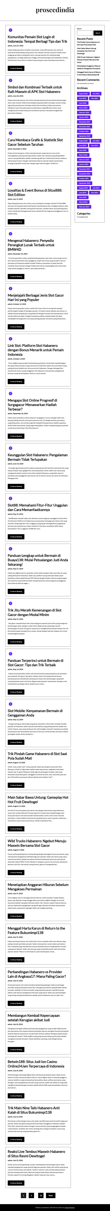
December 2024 (84, 169)
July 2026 (96, 93)
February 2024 (84, 207)
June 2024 (82, 192)
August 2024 (83, 188)
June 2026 (82, 98)
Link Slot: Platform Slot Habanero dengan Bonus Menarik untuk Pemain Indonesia (36, 349)
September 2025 (84, 136)
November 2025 (84, 126)
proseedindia (55, 9)
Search (79, 29)
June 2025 (82, 145)
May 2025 (94, 145)
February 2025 (84, 159)
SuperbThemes (70, 1207)
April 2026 (82, 103)
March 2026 (83, 108)
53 (41, 1195)
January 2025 (83, 164)
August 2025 (83, 141)
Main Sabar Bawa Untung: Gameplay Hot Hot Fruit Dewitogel (86, 50)
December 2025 (84, 122)
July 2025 (96, 141)
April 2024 (82, 197)
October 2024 (84, 178)
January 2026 (83, 117)
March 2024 (83, 202)
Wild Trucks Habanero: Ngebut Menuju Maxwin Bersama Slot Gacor (88, 59)
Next (51, 1195)
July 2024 (96, 188)
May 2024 (94, 192)
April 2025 (82, 150)
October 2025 (84, 131)
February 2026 (84, 112)
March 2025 (83, 155)
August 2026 (83, 93)
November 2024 (84, 174)
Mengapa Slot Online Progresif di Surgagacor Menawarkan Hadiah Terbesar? (32, 404)
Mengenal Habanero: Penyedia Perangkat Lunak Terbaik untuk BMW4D (31, 244)
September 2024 (84, 183)
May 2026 (94, 98)
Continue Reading (16, 68)
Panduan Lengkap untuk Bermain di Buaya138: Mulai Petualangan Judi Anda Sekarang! (38, 559)
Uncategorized (82, 217)
